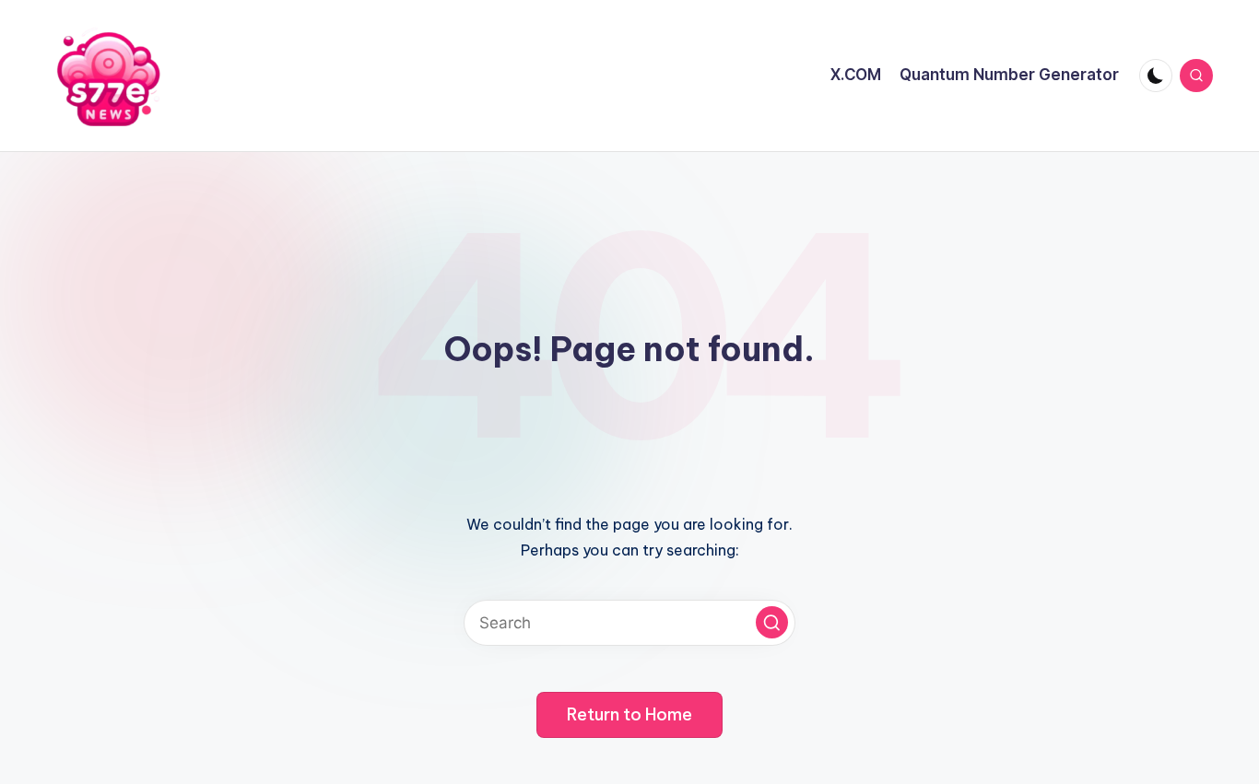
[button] (772, 622)
